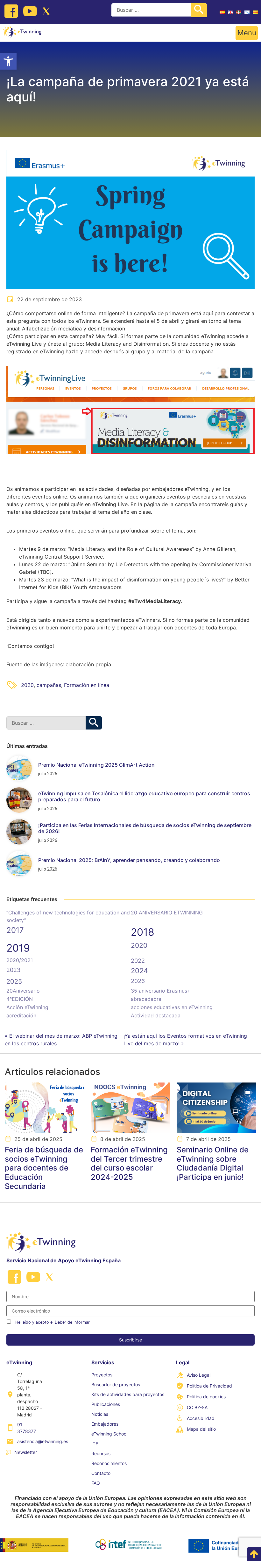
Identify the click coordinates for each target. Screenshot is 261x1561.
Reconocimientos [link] (109, 1463)
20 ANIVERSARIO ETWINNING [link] (167, 912)
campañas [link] (49, 685)
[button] (247, 33)
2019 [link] (18, 948)
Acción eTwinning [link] (27, 1007)
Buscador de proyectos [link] (115, 1384)
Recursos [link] (100, 1453)
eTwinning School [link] (109, 1433)
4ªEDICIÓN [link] (19, 999)
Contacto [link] (100, 1473)
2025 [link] (14, 981)
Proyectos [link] (101, 1374)
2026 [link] (138, 981)
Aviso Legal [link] (198, 1375)
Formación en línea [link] (86, 685)
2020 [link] (27, 685)
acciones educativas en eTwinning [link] (172, 1007)
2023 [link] (13, 970)
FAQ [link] (95, 1483)
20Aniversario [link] (23, 991)
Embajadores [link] (104, 1424)
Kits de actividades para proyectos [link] (127, 1394)
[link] (8, 61)
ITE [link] (94, 1443)
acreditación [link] (21, 1015)
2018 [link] (142, 932)
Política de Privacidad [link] (209, 1385)
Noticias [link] (99, 1414)
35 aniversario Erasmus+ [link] (161, 991)
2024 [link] (139, 971)
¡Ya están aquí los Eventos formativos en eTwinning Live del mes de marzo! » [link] (185, 1040)
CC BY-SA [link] (197, 1407)
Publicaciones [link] (105, 1404)
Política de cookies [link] (206, 1396)
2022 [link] (138, 960)
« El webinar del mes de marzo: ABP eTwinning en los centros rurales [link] (61, 1040)
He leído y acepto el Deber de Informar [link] (52, 1322)
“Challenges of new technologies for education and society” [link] (68, 916)
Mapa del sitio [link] (201, 1429)
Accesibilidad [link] (201, 1418)
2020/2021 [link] (19, 960)
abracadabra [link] (146, 999)
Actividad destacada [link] (155, 1015)
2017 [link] (15, 930)
